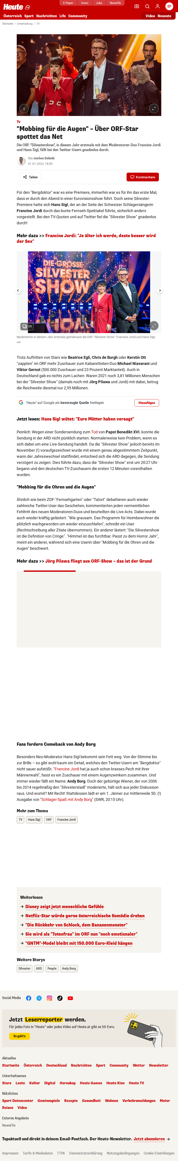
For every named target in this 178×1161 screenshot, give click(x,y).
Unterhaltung (25, 23)
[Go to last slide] (18, 290)
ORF (49, 820)
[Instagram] (49, 998)
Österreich (12, 16)
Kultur (34, 1083)
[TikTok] (60, 998)
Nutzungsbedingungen (123, 1153)
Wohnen (111, 1101)
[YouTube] (70, 998)
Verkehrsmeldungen (138, 1101)
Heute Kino (115, 1083)
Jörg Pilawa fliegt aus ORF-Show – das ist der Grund (98, 561)
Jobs (99, 3)
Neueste (164, 16)
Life (62, 16)
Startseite (7, 23)
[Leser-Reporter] (136, 6)
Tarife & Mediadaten (38, 1153)
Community (77, 16)
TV (38, 23)
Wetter (139, 1065)
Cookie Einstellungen (159, 1153)
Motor (165, 1101)
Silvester (24, 969)
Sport (29, 16)
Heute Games (91, 1083)
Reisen (7, 1108)
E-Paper (68, 3)
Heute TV (136, 1083)
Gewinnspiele (49, 1101)
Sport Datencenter (17, 1101)
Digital (49, 1083)
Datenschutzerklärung (85, 1153)
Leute (20, 1083)
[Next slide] (160, 290)
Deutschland (56, 1065)
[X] (39, 998)
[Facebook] (28, 998)
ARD (39, 969)
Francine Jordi (67, 769)
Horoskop (68, 1083)
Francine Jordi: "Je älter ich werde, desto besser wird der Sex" (86, 238)
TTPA (61, 1153)
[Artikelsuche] (147, 6)
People (52, 969)
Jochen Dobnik (43, 158)
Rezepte (71, 1101)
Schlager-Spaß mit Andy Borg (66, 799)
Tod (94, 432)
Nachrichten (81, 1065)
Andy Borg (69, 969)
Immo (84, 3)
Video (150, 16)
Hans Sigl (34, 820)
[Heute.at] (13, 7)
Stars (6, 1083)
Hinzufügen (146, 403)
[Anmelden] (157, 6)
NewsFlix (115, 3)
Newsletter (158, 1065)
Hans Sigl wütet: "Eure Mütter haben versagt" (87, 419)
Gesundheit (91, 1101)
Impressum (10, 1153)
